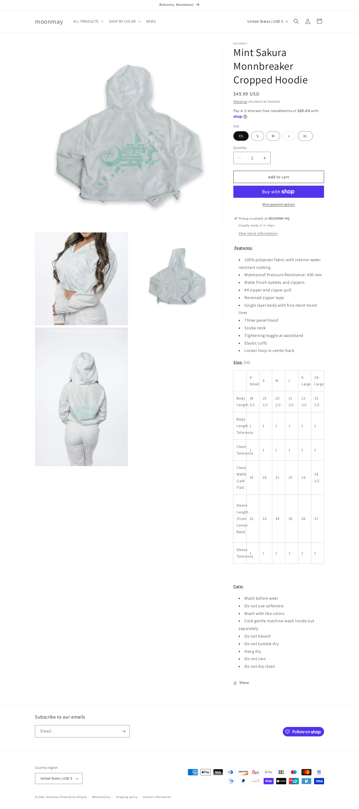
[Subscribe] (123, 731)
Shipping (240, 101)
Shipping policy (127, 797)
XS (241, 136)
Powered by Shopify (73, 797)
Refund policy (101, 797)
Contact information (157, 797)
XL (305, 136)
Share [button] (244, 682)
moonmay (52, 797)
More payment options (279, 204)
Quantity (240, 147)
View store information (258, 233)
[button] (88, 21)
